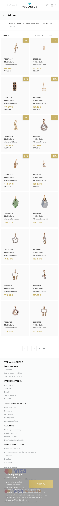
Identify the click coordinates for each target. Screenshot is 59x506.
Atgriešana (8, 462)
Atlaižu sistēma (10, 433)
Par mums (8, 385)
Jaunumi (8, 388)
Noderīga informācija (13, 430)
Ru (8, 5)
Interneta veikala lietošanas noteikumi (20, 452)
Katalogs (20, 23)
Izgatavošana (10, 407)
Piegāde (7, 459)
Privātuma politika (12, 449)
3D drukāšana (10, 395)
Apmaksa (8, 455)
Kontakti (7, 399)
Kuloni (45, 23)
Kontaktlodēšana (11, 421)
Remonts (8, 411)
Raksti (6, 392)
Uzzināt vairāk (20, 500)
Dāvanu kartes (10, 437)
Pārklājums (9, 418)
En (17, 5)
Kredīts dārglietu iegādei (14, 440)
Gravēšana (8, 414)
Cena (50, 35)
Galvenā (12, 23)
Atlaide (37, 35)
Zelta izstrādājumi (33, 23)
